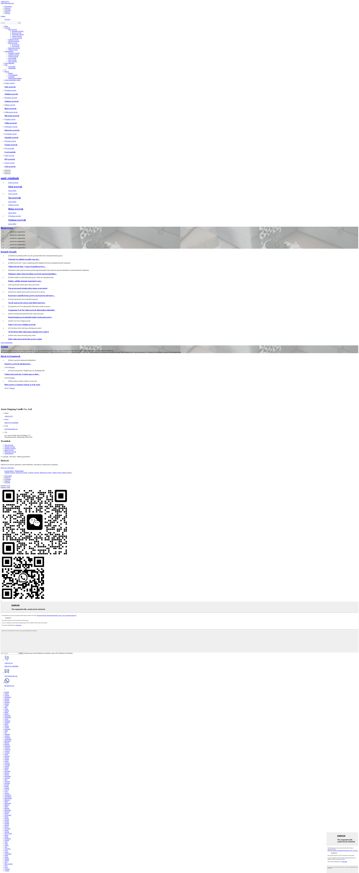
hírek (5, 65)
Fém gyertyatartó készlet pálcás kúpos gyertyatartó (27, 288)
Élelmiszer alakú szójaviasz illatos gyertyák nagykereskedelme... (32, 274)
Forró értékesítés (9, 63)
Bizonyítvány (7, 228)
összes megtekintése (7, 342)
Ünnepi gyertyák (13, 56)
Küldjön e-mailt (5, 487)
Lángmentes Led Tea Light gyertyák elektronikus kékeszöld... (31, 310)
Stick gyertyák (12, 29)
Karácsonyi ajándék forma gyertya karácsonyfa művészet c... (31, 296)
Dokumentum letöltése (15, 78)
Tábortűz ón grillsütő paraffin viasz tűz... (24, 259)
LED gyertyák (12, 61)
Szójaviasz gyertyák (21, 472)
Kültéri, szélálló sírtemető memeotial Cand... (25, 281)
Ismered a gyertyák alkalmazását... (17, 364)
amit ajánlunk (10, 178)
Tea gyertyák (14, 198)
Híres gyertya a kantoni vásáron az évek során (22, 385)
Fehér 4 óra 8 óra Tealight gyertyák (22, 325)
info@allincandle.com (10, 429)
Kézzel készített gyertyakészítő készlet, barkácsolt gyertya (30, 317)
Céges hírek (11, 66)
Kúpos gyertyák (16, 33)
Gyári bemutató (12, 75)
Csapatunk (11, 76)
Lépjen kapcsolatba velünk (12, 80)
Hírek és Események (10, 356)
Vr (5, 70)
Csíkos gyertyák (17, 36)
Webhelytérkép (19, 471)
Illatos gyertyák (12, 43)
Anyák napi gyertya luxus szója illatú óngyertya (26, 303)
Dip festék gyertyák (18, 34)
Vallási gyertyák (13, 50)
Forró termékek (9, 471)
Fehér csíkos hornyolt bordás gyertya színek (25, 339)
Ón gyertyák (15, 46)
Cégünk (4, 346)
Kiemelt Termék (9, 252)
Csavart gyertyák (17, 38)
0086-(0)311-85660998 (11, 422)
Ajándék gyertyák (13, 55)
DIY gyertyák (12, 60)
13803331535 (8, 416)
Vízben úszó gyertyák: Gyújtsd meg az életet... (22, 374)
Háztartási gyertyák (17, 31)
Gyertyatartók (12, 58)
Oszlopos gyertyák (13, 41)
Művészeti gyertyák (14, 48)
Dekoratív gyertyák (14, 53)
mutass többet (12, 190)
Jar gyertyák (15, 44)
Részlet (12, 367)
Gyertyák (7, 28)
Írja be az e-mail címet (7, 468)
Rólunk (6, 71)
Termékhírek (12, 68)
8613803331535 (9, 686)
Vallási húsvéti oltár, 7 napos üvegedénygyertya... (27, 267)
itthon (6, 26)
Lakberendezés (8, 51)
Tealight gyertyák (13, 39)
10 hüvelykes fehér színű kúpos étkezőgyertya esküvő (28, 332)
